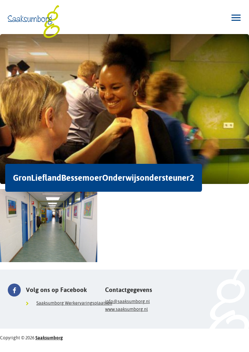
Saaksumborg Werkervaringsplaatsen (74, 303)
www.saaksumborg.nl (126, 309)
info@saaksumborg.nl (127, 301)
